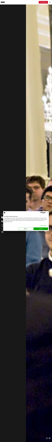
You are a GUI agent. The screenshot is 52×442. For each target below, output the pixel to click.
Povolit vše (41, 228)
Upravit (25, 228)
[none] (49, 438)
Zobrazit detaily (43, 225)
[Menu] (50, 2)
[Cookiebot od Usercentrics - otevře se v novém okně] (41, 212)
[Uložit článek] (2, 232)
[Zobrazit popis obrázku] (47, 438)
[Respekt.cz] (3, 2)
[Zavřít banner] (47, 212)
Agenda (2, 213)
